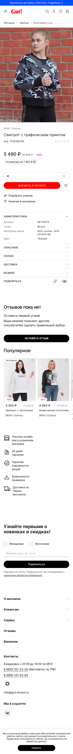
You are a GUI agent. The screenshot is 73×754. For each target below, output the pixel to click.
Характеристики (15, 216)
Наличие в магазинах (22, 201)
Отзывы (10, 631)
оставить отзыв (36, 338)
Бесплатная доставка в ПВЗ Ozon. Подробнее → (36, 2)
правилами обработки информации (23, 575)
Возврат (9, 272)
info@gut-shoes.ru (16, 692)
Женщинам (16, 543)
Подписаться (36, 564)
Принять (36, 748)
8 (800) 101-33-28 (16, 669)
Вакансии (11, 641)
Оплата (9, 255)
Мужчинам (42, 543)
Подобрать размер (20, 195)
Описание (11, 247)
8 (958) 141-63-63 (16, 675)
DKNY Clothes (12, 128)
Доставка (10, 264)
